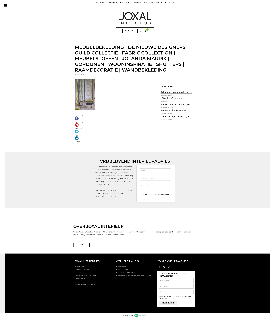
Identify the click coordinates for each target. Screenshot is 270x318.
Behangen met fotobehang (174, 92)
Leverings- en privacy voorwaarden (134, 275)
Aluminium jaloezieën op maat (176, 104)
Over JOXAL (123, 269)
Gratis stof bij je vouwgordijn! (175, 116)
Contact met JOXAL (127, 272)
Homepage (123, 266)
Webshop (129, 31)
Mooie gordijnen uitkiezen (173, 110)
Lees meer (81, 245)
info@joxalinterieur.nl (119, 3)
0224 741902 (100, 3)
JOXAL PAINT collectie (171, 98)
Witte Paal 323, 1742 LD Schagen (148, 3)
